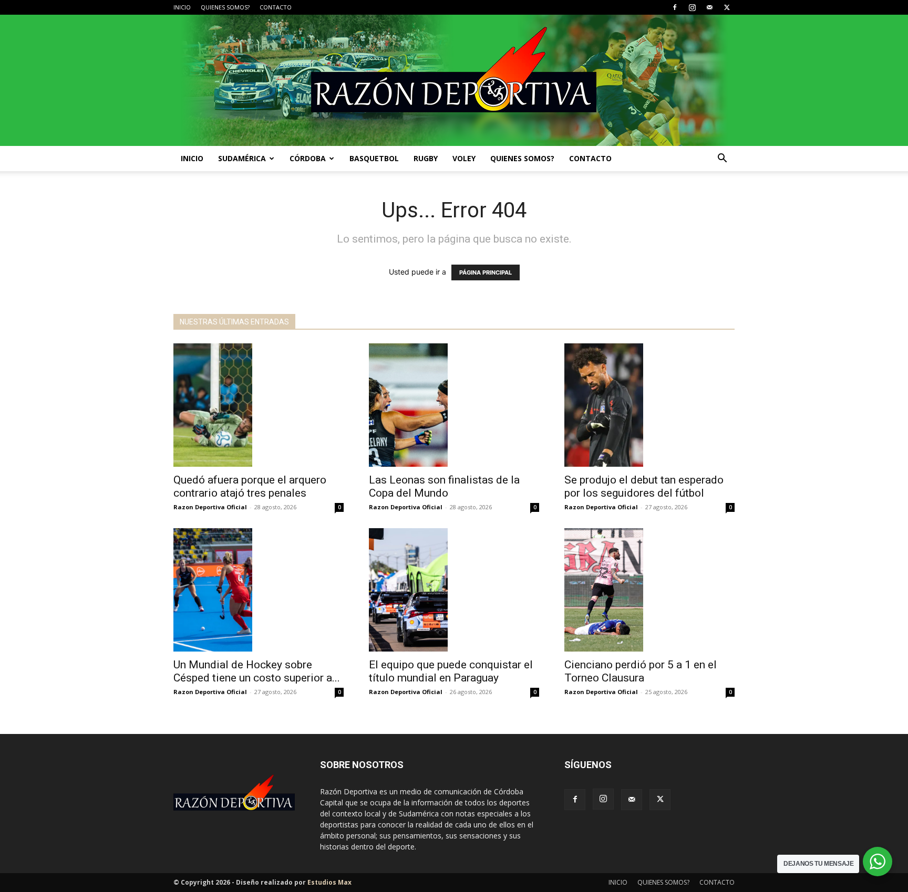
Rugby (426, 158)
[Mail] (709, 7)
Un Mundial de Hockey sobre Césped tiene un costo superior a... (256, 671)
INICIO (182, 7)
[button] (722, 159)
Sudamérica (242, 158)
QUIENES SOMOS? (225, 7)
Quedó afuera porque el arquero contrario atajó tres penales (249, 486)
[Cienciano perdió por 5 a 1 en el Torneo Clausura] (649, 590)
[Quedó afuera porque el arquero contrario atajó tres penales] (258, 405)
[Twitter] (727, 7)
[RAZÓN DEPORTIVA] (454, 80)
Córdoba (308, 158)
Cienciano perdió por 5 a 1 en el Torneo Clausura (640, 671)
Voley (464, 158)
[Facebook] (675, 7)
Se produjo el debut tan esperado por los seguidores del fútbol (644, 486)
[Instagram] (692, 7)
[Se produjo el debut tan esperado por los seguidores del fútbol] (649, 405)
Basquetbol (374, 158)
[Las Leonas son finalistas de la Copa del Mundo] (454, 405)
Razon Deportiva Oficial (210, 507)
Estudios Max (329, 882)
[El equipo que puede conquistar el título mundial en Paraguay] (454, 590)
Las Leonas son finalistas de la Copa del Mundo (444, 486)
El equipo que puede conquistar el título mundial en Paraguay (451, 671)
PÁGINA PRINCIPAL (485, 272)
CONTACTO (276, 7)
